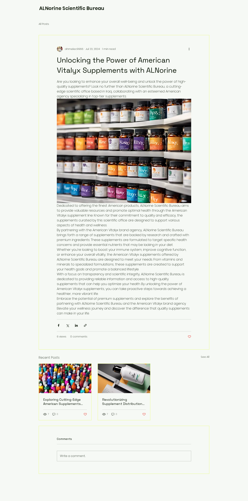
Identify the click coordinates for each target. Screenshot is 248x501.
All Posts (44, 24)
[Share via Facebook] (58, 325)
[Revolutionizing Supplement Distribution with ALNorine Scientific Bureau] (124, 378)
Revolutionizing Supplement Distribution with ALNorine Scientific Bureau (122, 401)
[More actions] (189, 49)
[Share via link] (85, 325)
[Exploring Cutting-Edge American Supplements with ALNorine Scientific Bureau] (65, 378)
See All (205, 357)
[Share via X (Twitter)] (67, 325)
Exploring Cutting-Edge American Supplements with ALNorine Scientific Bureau (62, 401)
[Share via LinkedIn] (76, 325)
